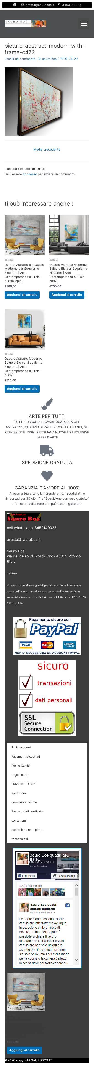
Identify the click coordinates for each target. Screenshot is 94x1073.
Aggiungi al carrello (22, 294)
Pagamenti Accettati (25, 756)
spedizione (19, 793)
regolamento (20, 775)
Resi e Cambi (20, 765)
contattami (18, 820)
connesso (30, 174)
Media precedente (47, 149)
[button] (83, 23)
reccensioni (19, 839)
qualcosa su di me (24, 802)
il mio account (21, 747)
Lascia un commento (20, 59)
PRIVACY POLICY (23, 784)
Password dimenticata (27, 811)
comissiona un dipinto (26, 829)
